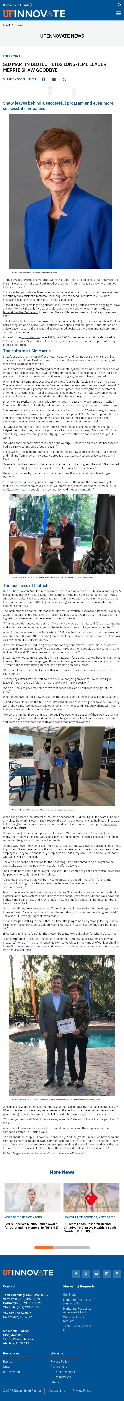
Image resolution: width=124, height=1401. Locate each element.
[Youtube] (96, 1274)
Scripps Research (110, 1217)
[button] (43, 79)
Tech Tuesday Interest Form (78, 1328)
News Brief (64, 1217)
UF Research (11, 1372)
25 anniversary (13, 341)
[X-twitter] (86, 1274)
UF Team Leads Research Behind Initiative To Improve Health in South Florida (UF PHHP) (47, 1227)
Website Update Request (73, 1319)
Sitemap (56, 1382)
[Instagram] (117, 1274)
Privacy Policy (60, 1361)
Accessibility (59, 1367)
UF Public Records (63, 1372)
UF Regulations (61, 1377)
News (6, 1367)
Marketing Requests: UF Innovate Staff (79, 1301)
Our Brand (70, 1294)
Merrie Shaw (32, 279)
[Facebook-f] (76, 1274)
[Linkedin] (107, 1274)
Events (7, 1361)
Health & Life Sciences (37, 1217)
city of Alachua (30, 337)
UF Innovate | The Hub (105, 817)
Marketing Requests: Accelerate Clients (77, 1310)
